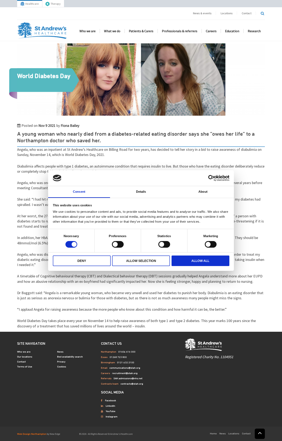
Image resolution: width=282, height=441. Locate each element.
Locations (227, 13)
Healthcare (32, 4)
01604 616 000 (126, 352)
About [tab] (202, 191)
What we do (112, 31)
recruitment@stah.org (124, 373)
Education (232, 31)
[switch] (118, 244)
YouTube (110, 411)
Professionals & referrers (179, 31)
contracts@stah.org (132, 384)
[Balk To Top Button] (260, 434)
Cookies (61, 367)
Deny (81, 261)
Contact (246, 13)
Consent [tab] (79, 191)
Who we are (87, 31)
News (60, 352)
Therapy (56, 4)
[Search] (262, 13)
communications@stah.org (124, 368)
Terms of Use (24, 367)
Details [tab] (141, 191)
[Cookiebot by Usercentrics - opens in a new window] (211, 178)
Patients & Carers (141, 31)
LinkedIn (110, 406)
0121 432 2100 (125, 362)
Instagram (111, 417)
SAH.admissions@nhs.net (128, 378)
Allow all (200, 261)
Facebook (110, 400)
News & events (202, 13)
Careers (211, 31)
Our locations (24, 357)
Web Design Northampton (31, 434)
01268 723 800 (118, 357)
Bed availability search (70, 357)
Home (213, 434)
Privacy (61, 362)
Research (254, 31)
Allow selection (141, 261)
